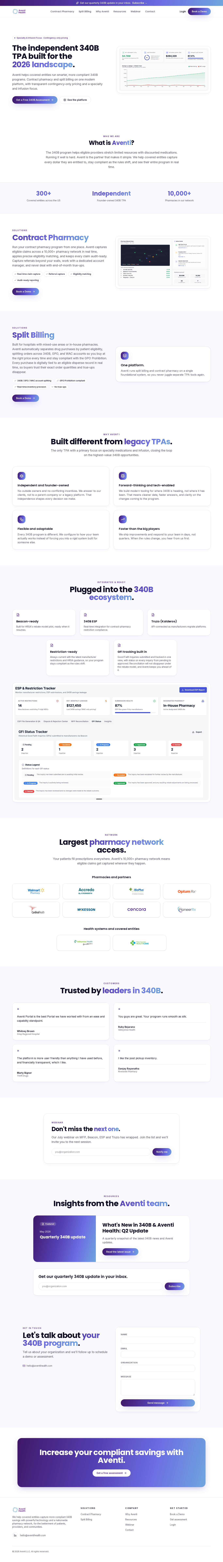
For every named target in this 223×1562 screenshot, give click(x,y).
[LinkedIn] (15, 1535)
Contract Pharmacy (62, 11)
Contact (150, 11)
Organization (129, 1362)
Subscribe (175, 1286)
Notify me (161, 1151)
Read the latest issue (118, 1251)
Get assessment (178, 1519)
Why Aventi (102, 11)
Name (124, 1334)
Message (126, 1376)
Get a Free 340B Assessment (33, 99)
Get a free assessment (109, 1473)
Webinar (136, 11)
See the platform (77, 99)
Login (183, 11)
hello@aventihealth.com (33, 1535)
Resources (119, 11)
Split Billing (85, 11)
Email (124, 1348)
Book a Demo (199, 11)
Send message (156, 1402)
